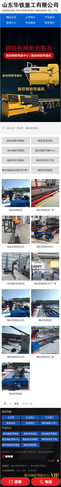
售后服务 (30, 22)
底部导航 (7, 411)
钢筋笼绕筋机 (45, 170)
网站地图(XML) (49, 423)
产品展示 (50, 17)
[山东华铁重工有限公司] (30, 6)
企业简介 (30, 417)
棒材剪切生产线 (45, 160)
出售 (18, 470)
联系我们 (50, 22)
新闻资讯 (11, 423)
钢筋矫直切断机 (16, 160)
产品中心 (7, 428)
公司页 (11, 417)
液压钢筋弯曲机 (16, 150)
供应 (24, 470)
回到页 (51, 461)
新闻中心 (11, 22)
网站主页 (11, 17)
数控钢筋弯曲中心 (45, 150)
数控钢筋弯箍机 (16, 140)
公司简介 (30, 17)
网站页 (20, 128)
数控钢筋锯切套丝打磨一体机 (16, 171)
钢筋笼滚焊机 (45, 140)
